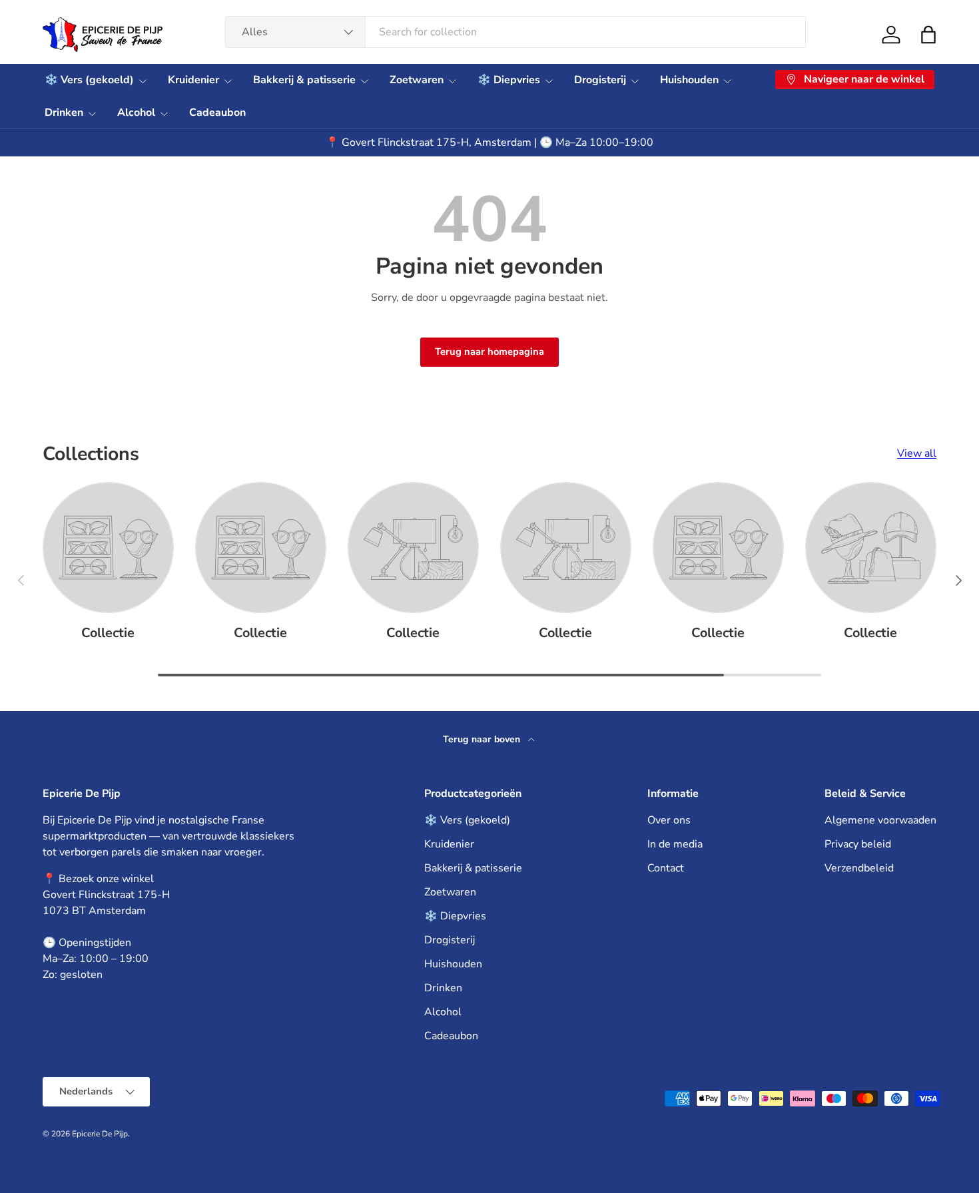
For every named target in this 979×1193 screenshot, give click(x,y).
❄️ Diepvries (509, 80)
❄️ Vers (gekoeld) (89, 80)
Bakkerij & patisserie (304, 80)
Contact (665, 868)
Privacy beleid (857, 844)
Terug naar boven (483, 739)
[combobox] (515, 32)
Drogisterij (600, 80)
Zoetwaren (417, 80)
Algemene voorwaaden (880, 820)
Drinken (64, 112)
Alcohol (136, 112)
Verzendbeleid (859, 868)
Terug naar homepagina (489, 351)
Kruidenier (193, 80)
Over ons (669, 820)
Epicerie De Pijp (100, 1133)
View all (916, 453)
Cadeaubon (217, 112)
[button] (928, 34)
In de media (675, 844)
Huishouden (689, 80)
